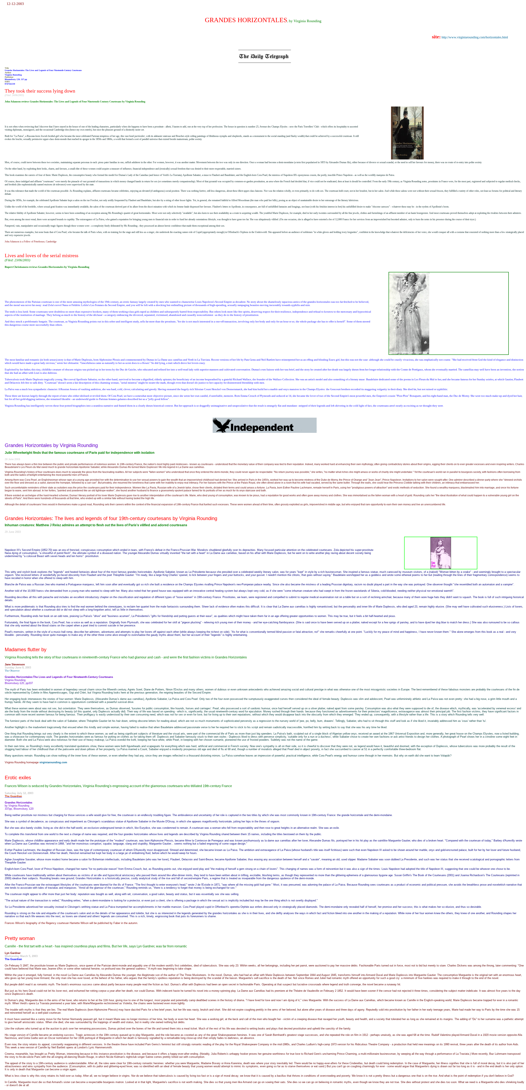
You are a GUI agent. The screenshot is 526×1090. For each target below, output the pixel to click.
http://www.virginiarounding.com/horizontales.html (475, 37)
